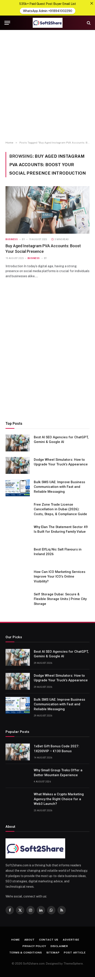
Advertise (71, 939)
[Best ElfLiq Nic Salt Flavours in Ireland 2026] (18, 555)
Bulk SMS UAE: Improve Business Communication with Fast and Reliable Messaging (59, 487)
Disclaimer (59, 946)
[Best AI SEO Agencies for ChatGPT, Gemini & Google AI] (18, 443)
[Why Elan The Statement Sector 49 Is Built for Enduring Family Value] (18, 532)
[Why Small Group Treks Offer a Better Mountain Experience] (18, 776)
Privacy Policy (34, 946)
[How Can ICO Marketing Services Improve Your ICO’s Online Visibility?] (18, 577)
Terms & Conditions (25, 952)
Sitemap (53, 952)
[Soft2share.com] (47, 23)
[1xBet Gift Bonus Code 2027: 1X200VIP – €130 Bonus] (18, 752)
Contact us (48, 939)
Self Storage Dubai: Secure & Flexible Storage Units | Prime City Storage (60, 599)
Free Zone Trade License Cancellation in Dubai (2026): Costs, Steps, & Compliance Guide (60, 509)
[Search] (88, 23)
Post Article (75, 952)
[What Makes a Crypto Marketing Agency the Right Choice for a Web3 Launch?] (18, 800)
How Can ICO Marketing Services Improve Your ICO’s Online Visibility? (59, 576)
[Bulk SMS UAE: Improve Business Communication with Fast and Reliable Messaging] (18, 487)
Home (15, 939)
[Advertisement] (47, 85)
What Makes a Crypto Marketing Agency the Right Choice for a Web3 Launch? (59, 799)
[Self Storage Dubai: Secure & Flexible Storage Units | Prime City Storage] (18, 600)
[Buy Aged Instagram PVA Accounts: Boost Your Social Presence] (47, 210)
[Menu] (7, 23)
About (29, 939)
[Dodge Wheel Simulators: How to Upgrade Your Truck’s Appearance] (18, 465)
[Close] (91, 3)
